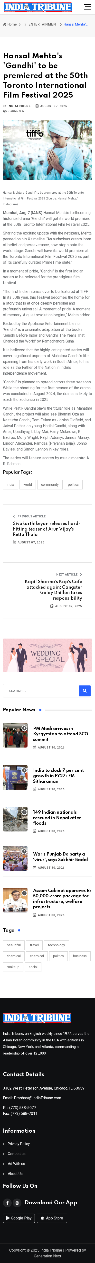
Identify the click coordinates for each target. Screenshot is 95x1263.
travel (34, 945)
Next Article (67, 574)
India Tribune (51, 1250)
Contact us (17, 1154)
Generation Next (47, 1256)
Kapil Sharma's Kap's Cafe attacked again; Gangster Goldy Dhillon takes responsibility (53, 590)
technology (56, 945)
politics (58, 956)
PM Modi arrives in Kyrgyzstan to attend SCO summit (60, 734)
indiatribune (19, 106)
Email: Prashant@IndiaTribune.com (32, 1098)
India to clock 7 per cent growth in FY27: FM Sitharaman (58, 776)
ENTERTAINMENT (43, 24)
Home (12, 24)
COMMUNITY (50, 485)
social (33, 967)
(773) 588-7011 (24, 1113)
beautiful (14, 945)
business (80, 956)
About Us (15, 1174)
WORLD (27, 485)
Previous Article (31, 516)
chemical (14, 956)
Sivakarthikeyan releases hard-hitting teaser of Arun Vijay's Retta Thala (47, 529)
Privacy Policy (19, 1144)
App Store (54, 1218)
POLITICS (73, 485)
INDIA (10, 485)
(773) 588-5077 (22, 1107)
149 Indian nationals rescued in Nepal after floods (57, 818)
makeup (13, 967)
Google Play (21, 1218)
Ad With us (16, 1164)
